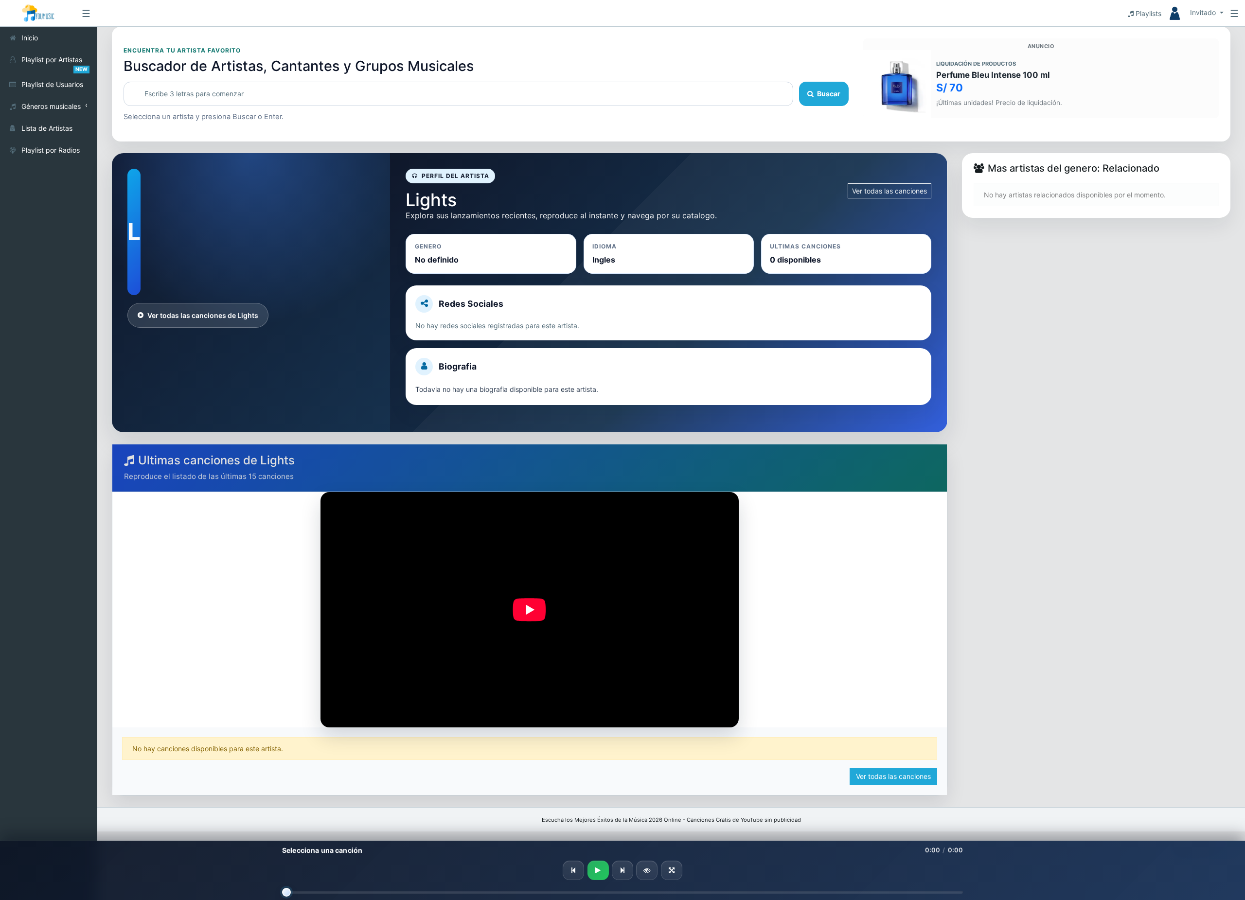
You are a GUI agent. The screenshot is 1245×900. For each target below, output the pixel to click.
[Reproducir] (598, 870)
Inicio (29, 38)
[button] (1192, 13)
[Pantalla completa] (671, 870)
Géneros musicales (51, 106)
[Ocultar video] (647, 870)
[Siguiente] (622, 870)
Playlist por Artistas (54, 63)
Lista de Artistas (46, 128)
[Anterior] (573, 870)
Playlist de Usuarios (52, 84)
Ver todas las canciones (889, 191)
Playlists (1147, 13)
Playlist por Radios (50, 150)
